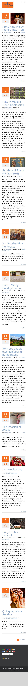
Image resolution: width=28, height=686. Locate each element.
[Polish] (9, 651)
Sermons (12, 109)
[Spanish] (14, 651)
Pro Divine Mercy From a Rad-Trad (17, 16)
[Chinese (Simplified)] (4, 649)
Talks (16, 109)
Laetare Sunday (17, 460)
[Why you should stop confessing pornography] (17, 340)
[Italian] (4, 651)
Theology (23, 32)
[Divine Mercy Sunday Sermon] (17, 276)
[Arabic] (3, 649)
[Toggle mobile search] (21, 2)
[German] (12, 649)
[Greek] (14, 649)
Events (23, 432)
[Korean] (6, 651)
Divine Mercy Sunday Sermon (17, 274)
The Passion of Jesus (17, 417)
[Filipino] (9, 649)
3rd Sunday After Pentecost (17, 232)
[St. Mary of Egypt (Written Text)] (17, 162)
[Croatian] (6, 649)
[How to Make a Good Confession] (17, 93)
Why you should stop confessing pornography (17, 337)
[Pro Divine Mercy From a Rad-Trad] (17, 18)
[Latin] (7, 651)
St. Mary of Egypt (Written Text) (17, 160)
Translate (7, 658)
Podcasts (8, 109)
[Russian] (12, 651)
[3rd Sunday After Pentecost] (17, 235)
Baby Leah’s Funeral (17, 522)
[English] (7, 649)
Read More (23, 81)
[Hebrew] (3, 651)
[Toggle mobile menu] (25, 2)
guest (5, 176)
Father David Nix (8, 32)
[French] (11, 649)
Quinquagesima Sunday (17, 596)
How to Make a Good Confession (17, 91)
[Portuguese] (11, 651)
